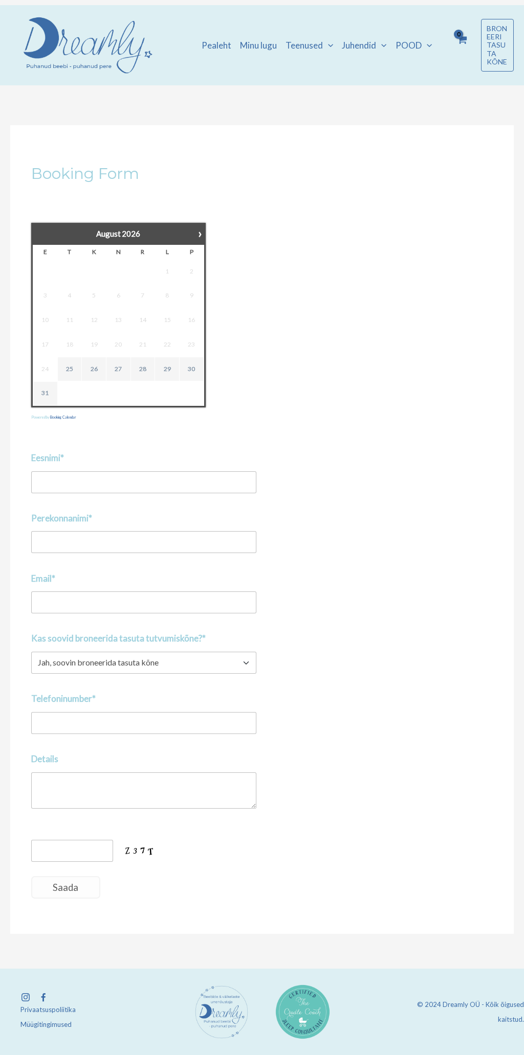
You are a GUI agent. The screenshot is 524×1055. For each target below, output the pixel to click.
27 (118, 369)
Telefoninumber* (63, 698)
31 (45, 393)
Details (44, 758)
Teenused (304, 45)
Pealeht (216, 45)
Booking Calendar (63, 417)
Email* (43, 578)
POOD (409, 45)
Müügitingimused (46, 1024)
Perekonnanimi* (61, 518)
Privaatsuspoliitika (48, 1009)
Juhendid (359, 45)
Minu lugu (258, 45)
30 (191, 369)
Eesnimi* (47, 457)
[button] (328, 45)
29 (167, 369)
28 (142, 369)
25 (69, 369)
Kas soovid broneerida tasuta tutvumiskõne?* (118, 638)
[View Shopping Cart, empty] (461, 45)
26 (94, 369)
